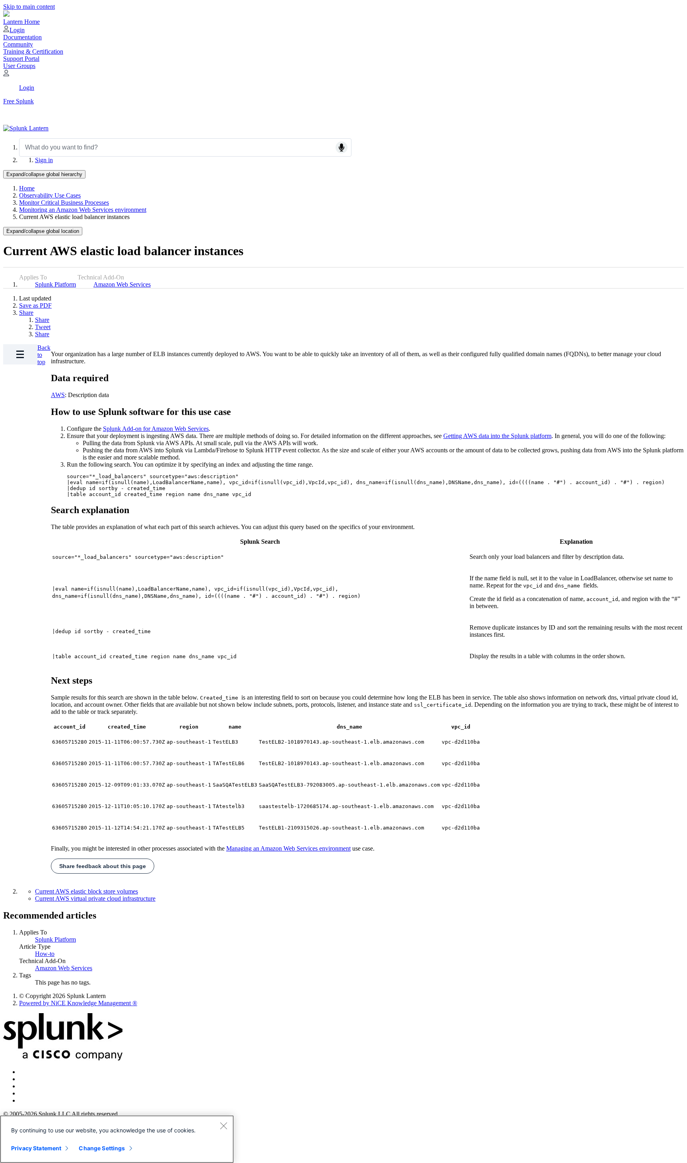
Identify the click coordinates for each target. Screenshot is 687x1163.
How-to (44, 953)
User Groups (19, 65)
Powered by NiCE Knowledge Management (78, 1003)
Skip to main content (29, 6)
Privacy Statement (36, 1148)
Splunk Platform (55, 284)
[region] (117, 1139)
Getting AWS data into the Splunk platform (497, 435)
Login (17, 30)
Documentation (22, 37)
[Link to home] (26, 128)
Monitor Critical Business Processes (64, 202)
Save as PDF (35, 305)
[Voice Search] (341, 147)
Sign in (44, 160)
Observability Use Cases (50, 195)
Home (27, 188)
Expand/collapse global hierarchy (44, 174)
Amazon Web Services (122, 284)
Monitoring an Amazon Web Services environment (82, 209)
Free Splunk (18, 101)
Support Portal (21, 58)
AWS (58, 395)
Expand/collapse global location (42, 231)
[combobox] (185, 147)
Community (18, 44)
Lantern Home (21, 21)
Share (26, 312)
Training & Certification (33, 51)
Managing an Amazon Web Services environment (288, 848)
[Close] (223, 1126)
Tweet (42, 327)
